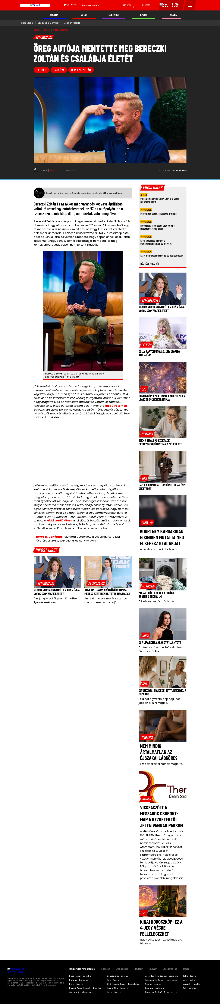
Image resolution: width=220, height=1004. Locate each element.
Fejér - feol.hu (113, 980)
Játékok (127, 5)
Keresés (146, 5)
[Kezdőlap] (35, 5)
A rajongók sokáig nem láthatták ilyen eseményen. (55, 600)
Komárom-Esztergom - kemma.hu (161, 980)
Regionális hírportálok (82, 969)
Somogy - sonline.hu (154, 988)
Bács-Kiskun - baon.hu (80, 976)
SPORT (143, 14)
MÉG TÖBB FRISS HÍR (149, 263)
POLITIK (54, 14)
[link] (46, 583)
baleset (42, 70)
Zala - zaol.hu (189, 988)
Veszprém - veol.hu (192, 984)
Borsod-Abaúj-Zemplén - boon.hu (85, 988)
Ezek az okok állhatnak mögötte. (161, 764)
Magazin (138, 969)
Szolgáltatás (170, 969)
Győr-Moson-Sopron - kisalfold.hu (123, 984)
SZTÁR (84, 14)
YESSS (173, 14)
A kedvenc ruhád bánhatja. (156, 601)
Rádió (186, 969)
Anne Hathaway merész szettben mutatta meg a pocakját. (106, 600)
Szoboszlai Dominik (48, 22)
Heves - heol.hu (114, 992)
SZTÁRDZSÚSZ (60, 29)
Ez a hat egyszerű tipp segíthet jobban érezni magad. (159, 701)
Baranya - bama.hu (78, 980)
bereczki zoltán (81, 70)
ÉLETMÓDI (114, 14)
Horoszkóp (27, 22)
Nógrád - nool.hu (153, 984)
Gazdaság (122, 969)
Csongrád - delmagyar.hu (81, 992)
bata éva (59, 70)
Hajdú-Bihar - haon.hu (117, 988)
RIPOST (37, 29)
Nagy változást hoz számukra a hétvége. (161, 941)
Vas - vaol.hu (189, 980)
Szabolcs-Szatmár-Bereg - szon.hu (161, 992)
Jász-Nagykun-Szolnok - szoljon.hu (161, 976)
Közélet (105, 969)
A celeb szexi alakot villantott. (159, 549)
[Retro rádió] (162, 5)
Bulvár (153, 969)
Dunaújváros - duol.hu (117, 976)
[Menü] (190, 5)
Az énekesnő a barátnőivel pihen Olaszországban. (160, 649)
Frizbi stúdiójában (59, 520)
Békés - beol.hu (76, 984)
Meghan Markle (71, 22)
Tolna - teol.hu (189, 976)
